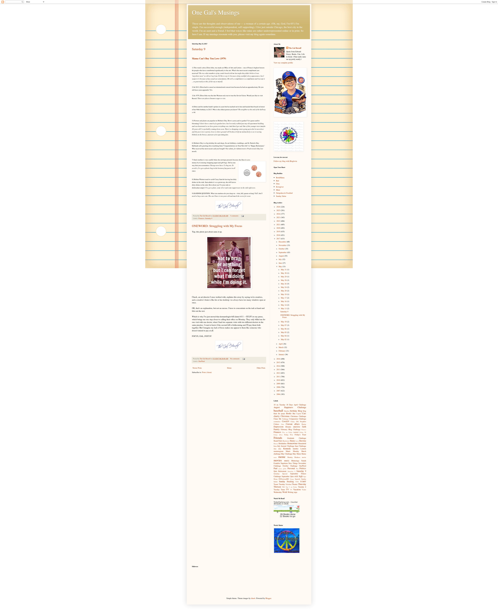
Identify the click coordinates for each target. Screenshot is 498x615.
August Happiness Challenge (290, 407)
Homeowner (292, 443)
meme (281, 457)
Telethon (288, 484)
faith (304, 426)
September (283, 252)
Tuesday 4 (302, 487)
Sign (304, 476)
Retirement (282, 471)
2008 (278, 387)
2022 (278, 221)
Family (277, 429)
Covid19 (285, 421)
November (283, 245)
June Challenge (300, 446)
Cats (304, 413)
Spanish (297, 479)
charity (277, 416)
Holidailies (282, 443)
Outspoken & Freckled (284, 193)
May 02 (284, 339)
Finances (201, 218)
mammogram (278, 451)
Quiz (275, 471)
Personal (291, 468)
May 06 (284, 329)
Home (229, 368)
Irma (275, 446)
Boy (294, 413)
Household (302, 443)
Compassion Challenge (297, 419)
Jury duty (277, 449)
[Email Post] (242, 216)
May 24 (284, 287)
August (281, 256)
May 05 (284, 332)
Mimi (278, 190)
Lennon (303, 448)
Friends (278, 438)
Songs (292, 479)
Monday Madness (293, 457)
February (282, 351)
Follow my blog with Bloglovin (285, 161)
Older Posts (261, 368)
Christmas (285, 416)
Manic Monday (292, 451)
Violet (304, 490)
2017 (278, 238)
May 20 (284, 290)
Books (289, 413)
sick (296, 476)
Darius (304, 424)
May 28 (284, 280)
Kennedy (287, 448)
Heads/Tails (278, 441)
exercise (296, 426)
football (296, 432)
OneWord (201, 361)
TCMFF (303, 481)
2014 (278, 366)
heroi (297, 441)
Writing (290, 492)
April (281, 344)
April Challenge (300, 404)
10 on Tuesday (279, 404)
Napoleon (284, 463)
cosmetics (277, 421)
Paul (275, 468)
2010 (278, 380)
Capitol (298, 414)
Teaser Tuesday (279, 484)
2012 (278, 373)
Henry (292, 440)
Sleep (275, 479)
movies (278, 460)
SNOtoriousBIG (284, 479)
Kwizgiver (280, 187)
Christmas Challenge (298, 416)
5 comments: (234, 216)
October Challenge (290, 466)
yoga (295, 492)
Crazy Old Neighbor (298, 421)
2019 (278, 231)
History (276, 444)
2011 (278, 376)
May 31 (284, 269)
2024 (278, 214)
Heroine (302, 440)
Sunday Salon (281, 196)
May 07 (284, 325)
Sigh (301, 476)
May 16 (284, 301)
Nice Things (293, 463)
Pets (297, 469)
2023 (278, 217)
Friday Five (288, 435)
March (281, 347)
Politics (302, 468)
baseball (278, 410)
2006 (278, 394)
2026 (278, 206)
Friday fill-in (278, 435)
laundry (295, 448)
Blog (300, 410)
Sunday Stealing (286, 481)
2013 (278, 369)
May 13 (284, 308)
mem (275, 457)
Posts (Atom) (207, 372)
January (282, 354)
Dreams (288, 426)
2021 (278, 224)
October (282, 248)
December (283, 241)
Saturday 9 (198, 49)
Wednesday (278, 492)
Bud (277, 180)
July (280, 259)
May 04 (284, 336)
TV (287, 489)
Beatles (286, 411)
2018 (278, 235)
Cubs (282, 424)
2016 (278, 359)
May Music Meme (299, 454)
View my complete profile (283, 62)
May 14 (284, 305)
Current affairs (293, 423)
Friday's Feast (300, 434)
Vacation (297, 489)
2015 (278, 362)
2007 (278, 390)
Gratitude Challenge (296, 438)
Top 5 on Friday (291, 487)
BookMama (280, 177)
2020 (278, 228)
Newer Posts (197, 368)
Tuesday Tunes (279, 489)
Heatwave (286, 441)
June (280, 263)
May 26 (284, 283)
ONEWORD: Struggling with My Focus (217, 226)
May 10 (284, 321)
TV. (291, 490)
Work (284, 491)
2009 (278, 383)
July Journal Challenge (285, 446)
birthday (293, 410)
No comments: (235, 359)
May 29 (284, 276)
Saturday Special (280, 474)
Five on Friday (287, 432)
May (280, 266)
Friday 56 (303, 432)
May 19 (284, 294)
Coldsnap (285, 419)
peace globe (282, 469)
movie (304, 457)
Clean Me (277, 419)
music (286, 460)
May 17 (284, 298)
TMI (283, 487)
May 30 (284, 273)
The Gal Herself (295, 48)
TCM (297, 482)
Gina (277, 183)
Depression (278, 426)
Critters (276, 424)
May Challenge (286, 454)
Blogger (268, 598)
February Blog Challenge (290, 429)
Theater (295, 484)
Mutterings (295, 460)
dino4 (253, 598)
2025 (278, 210)
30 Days (289, 404)
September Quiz (288, 476)
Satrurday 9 (291, 471)
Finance (303, 430)
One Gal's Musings (216, 12)
